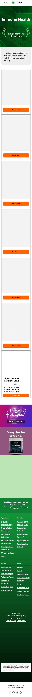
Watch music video (17, 421)
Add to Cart (17, 395)
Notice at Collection (23, 591)
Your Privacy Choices (23, 595)
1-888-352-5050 (11, 621)
